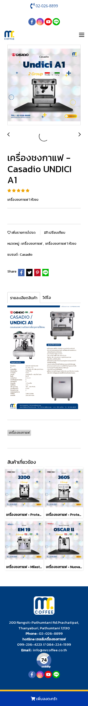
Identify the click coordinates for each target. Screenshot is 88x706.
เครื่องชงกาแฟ (32, 243)
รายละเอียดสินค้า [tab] (23, 298)
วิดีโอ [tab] (47, 297)
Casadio (26, 254)
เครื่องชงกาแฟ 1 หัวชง (60, 243)
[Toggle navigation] (81, 35)
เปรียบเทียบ (56, 232)
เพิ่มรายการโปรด (23, 232)
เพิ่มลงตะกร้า (46, 699)
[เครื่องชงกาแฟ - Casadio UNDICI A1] (44, 85)
